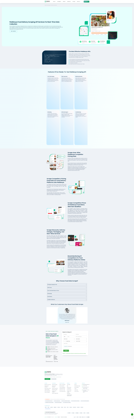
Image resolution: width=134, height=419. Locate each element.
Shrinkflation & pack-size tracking (49, 402)
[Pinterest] (82, 417)
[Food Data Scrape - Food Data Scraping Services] (47, 2)
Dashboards (68, 1)
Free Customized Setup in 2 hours (53, 290)
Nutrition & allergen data (55, 393)
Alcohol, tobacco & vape (48, 388)
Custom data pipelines (62, 387)
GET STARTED (13, 31)
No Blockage (49, 293)
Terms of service (76, 391)
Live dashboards (69, 388)
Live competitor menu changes (66, 402)
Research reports (69, 387)
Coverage (73, 1)
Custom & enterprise (47, 392)
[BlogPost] (85, 417)
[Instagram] (79, 417)
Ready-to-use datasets (62, 384)
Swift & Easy (49, 287)
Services (54, 1)
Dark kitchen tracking (54, 389)
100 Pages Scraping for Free (52, 284)
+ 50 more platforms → (48, 408)
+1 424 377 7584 (56, 361)
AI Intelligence (59, 1)
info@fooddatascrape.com (49, 361)
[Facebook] (77, 417)
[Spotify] (87, 417)
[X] (76, 417)
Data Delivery (49, 296)
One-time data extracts (62, 391)
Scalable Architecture (51, 299)
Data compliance (76, 387)
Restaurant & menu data (48, 384)
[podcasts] (88, 417)
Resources (78, 1)
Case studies (68, 384)
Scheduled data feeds (62, 388)
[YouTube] (80, 417)
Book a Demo (86, 1)
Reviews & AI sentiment (55, 388)
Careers (75, 388)
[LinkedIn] (74, 417)
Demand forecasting (54, 384)
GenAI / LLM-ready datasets (58, 402)
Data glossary (68, 393)
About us (75, 384)
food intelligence (82, 218)
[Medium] (84, 417)
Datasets (64, 1)
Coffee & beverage (47, 389)
